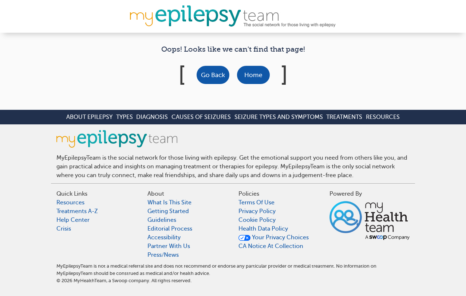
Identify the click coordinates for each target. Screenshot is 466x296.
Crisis (63, 228)
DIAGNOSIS (152, 117)
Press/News (163, 255)
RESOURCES (383, 117)
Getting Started (168, 211)
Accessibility (164, 237)
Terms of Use (256, 202)
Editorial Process (169, 228)
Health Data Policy (263, 228)
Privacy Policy (257, 211)
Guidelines (161, 220)
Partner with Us (168, 246)
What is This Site (169, 202)
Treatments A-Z (77, 211)
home (253, 75)
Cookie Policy (257, 220)
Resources (70, 202)
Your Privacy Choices (279, 237)
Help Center (73, 220)
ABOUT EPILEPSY (89, 117)
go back (213, 75)
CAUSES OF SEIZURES (201, 117)
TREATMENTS (344, 117)
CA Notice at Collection (270, 246)
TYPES (124, 117)
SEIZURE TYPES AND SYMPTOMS (278, 117)
